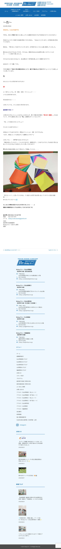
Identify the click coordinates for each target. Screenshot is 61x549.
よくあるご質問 (19, 15)
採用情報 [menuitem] (19, 414)
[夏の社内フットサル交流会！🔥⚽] (22, 470)
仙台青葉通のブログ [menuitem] (22, 359)
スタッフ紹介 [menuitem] (20, 376)
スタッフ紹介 (36, 11)
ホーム (6, 11)
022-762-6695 (22, 293)
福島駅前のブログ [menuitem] (21, 370)
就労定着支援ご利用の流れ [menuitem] (24, 384)
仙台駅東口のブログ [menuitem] (22, 362)
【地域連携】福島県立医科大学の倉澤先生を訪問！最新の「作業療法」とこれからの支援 (30, 498)
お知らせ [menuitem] (19, 373)
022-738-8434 (22, 277)
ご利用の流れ (53, 11)
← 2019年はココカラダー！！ (11, 250)
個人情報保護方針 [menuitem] (21, 417)
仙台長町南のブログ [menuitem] (22, 364)
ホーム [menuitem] (18, 353)
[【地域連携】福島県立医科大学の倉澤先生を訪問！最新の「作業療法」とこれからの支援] (22, 492)
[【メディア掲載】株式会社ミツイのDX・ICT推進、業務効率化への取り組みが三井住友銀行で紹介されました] (22, 438)
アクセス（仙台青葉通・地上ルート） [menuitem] (27, 392)
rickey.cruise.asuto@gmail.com (17, 218)
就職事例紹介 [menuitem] (20, 356)
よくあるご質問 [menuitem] (21, 387)
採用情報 (43, 15)
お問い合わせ (28, 15)
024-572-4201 (22, 340)
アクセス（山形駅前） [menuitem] (23, 406)
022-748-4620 (22, 309)
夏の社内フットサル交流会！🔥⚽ (28, 475)
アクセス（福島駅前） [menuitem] (23, 409)
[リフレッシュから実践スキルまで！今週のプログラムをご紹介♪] (22, 529)
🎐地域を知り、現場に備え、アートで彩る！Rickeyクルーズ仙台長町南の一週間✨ (30, 518)
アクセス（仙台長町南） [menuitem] (23, 403)
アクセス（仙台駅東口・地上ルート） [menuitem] (27, 398)
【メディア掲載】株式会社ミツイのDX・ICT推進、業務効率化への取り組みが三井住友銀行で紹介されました (30, 443)
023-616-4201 (22, 325)
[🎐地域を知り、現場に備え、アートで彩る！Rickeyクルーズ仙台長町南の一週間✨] (22, 510)
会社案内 (36, 15)
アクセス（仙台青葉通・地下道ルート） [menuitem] (27, 395)
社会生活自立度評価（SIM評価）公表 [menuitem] (26, 420)
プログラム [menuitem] (20, 378)
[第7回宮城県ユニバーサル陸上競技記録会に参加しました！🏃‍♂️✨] (22, 454)
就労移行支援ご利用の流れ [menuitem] (24, 381)
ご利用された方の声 (15, 10)
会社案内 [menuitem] (19, 411)
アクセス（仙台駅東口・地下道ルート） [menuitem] (27, 400)
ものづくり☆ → (53, 250)
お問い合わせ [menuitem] (20, 389)
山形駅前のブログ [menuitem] (21, 367)
